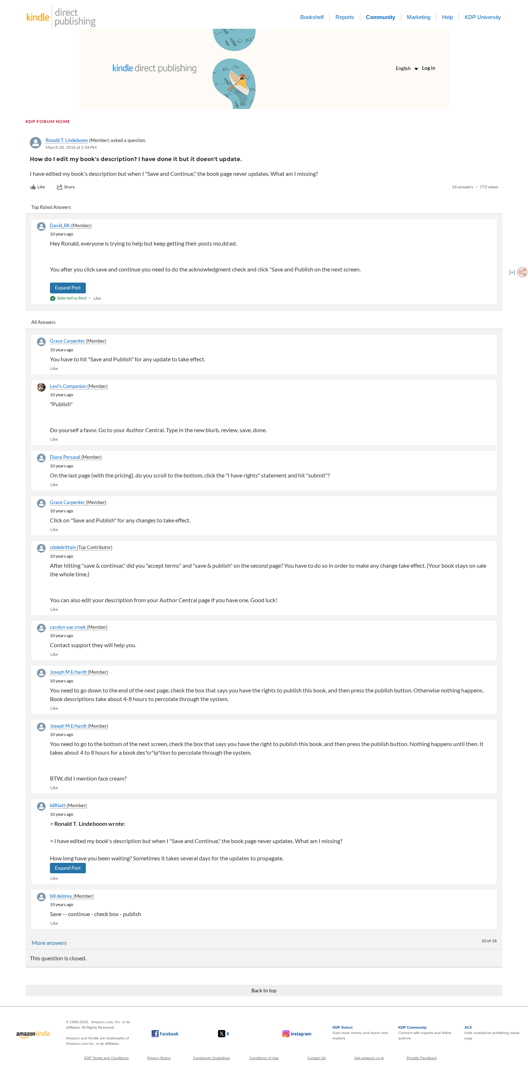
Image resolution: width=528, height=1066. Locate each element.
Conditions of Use (264, 1058)
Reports (344, 17)
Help (447, 17)
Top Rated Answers (51, 207)
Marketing (418, 17)
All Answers (43, 322)
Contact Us (316, 1058)
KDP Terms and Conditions (106, 1058)
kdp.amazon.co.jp (369, 1058)
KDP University (483, 17)
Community (380, 17)
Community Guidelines (211, 1058)
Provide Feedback (422, 1058)
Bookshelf (312, 17)
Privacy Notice (159, 1058)
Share (69, 186)
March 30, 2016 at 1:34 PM (71, 147)
